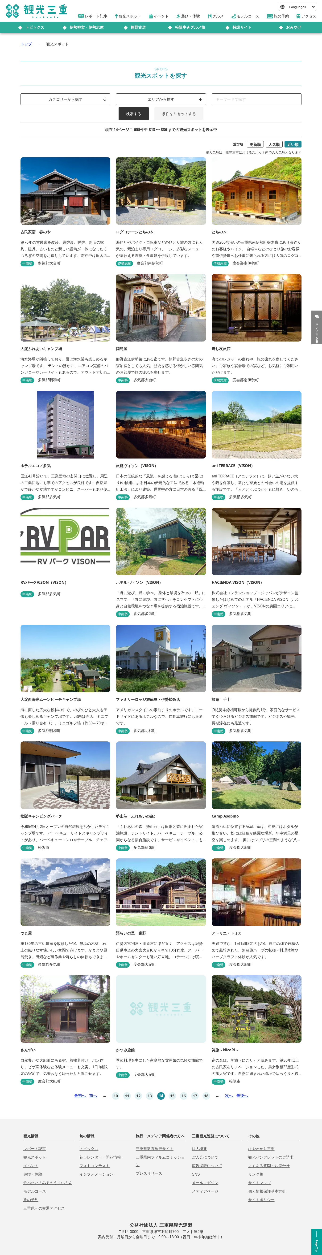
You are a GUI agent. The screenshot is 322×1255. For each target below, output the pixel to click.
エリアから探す (161, 99)
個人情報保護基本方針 (267, 1191)
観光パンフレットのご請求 (270, 1157)
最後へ (242, 1095)
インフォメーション (96, 1174)
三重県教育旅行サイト (154, 1149)
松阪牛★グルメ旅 (190, 27)
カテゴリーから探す (66, 99)
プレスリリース (149, 1173)
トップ (26, 44)
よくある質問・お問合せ (269, 1166)
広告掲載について (207, 1166)
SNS (196, 1174)
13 (150, 1096)
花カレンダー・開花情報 (100, 1157)
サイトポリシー (261, 1200)
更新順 (255, 144)
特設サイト (242, 27)
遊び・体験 (32, 1174)
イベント (30, 1166)
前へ (93, 1095)
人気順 (274, 144)
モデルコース (34, 1191)
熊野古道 (138, 27)
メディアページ (205, 1191)
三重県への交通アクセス (44, 1208)
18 (206, 1096)
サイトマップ (259, 1183)
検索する (133, 113)
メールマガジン (205, 1183)
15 (172, 1096)
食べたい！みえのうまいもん (47, 1183)
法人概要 (199, 1149)
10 (116, 1096)
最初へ (80, 1095)
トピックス (34, 27)
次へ (229, 1095)
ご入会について (205, 1157)
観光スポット (34, 1157)
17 (195, 1096)
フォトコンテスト (94, 1166)
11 (127, 1096)
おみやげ (293, 27)
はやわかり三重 (261, 1149)
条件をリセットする (179, 113)
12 (138, 1096)
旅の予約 (30, 1200)
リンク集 (255, 1174)
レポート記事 (34, 1149)
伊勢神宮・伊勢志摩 (87, 27)
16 (184, 1096)
